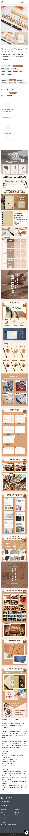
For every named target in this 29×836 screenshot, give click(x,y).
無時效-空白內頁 (15, 68)
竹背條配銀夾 (12, 80)
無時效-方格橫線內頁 (17, 66)
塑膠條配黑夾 (20, 80)
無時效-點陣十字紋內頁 (6, 74)
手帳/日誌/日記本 (8, 48)
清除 (1, 85)
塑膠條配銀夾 (4, 83)
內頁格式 (2, 62)
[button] (27, 2)
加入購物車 (13, 92)
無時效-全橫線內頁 (5, 68)
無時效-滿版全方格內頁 (6, 71)
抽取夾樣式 (3, 77)
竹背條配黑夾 (4, 80)
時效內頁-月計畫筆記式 (6, 66)
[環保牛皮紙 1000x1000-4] (14, 19)
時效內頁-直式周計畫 (17, 71)
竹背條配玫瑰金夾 (13, 83)
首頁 (2, 48)
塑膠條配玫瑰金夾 (23, 83)
